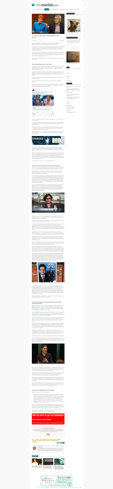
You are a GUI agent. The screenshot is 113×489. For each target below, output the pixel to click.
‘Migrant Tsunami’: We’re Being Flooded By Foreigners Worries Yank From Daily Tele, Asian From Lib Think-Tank (59, 468)
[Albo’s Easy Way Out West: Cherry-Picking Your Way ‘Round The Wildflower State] (48, 461)
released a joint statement (45, 285)
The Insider (62, 9)
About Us (67, 103)
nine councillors (44, 131)
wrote (41, 247)
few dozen (45, 309)
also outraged (47, 160)
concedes (45, 123)
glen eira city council (50, 439)
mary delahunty (39, 440)
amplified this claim (52, 318)
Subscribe (71, 9)
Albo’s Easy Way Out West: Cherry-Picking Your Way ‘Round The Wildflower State (47, 467)
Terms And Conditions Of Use (76, 487)
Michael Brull (34, 40)
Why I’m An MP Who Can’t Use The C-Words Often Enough (37, 467)
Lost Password (68, 80)
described (41, 313)
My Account (77, 9)
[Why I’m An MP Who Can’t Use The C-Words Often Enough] (37, 461)
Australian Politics (62, 40)
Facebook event (43, 307)
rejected (35, 367)
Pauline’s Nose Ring (69, 92)
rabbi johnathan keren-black (54, 440)
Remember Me (69, 76)
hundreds (35, 306)
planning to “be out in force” (40, 305)
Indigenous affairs (40, 9)
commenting (36, 168)
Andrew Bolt (46, 80)
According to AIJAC (35, 147)
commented (42, 84)
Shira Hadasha (51, 217)
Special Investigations (54, 9)
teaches (44, 68)
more (63, 442)
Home (34, 9)
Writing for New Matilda (70, 108)
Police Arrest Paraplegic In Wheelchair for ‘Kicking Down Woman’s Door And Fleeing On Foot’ (73, 89)
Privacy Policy (68, 110)
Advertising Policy (69, 105)
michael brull (44, 440)
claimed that (39, 332)
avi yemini (41, 439)
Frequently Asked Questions (54, 487)
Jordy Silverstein (59, 439)
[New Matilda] (45, 5)
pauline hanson (48, 440)
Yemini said (59, 119)
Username (68, 69)
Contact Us (68, 101)
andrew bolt (37, 439)
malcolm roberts (34, 440)
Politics (46, 9)
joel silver (55, 439)
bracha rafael (45, 439)
